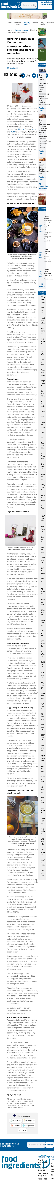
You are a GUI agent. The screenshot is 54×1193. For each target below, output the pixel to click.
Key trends (42, 23)
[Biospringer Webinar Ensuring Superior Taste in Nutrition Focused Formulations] (42, 204)
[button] (15, 1121)
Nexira (21, 129)
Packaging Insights (43, 1174)
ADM (13, 132)
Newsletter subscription (46, 3)
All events (42, 285)
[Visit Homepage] (11, 9)
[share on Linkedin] (6, 75)
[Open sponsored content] (27, 18)
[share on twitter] (11, 75)
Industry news (17, 23)
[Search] (34, 5)
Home (10, 23)
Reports (35, 23)
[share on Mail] (16, 75)
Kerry (34, 129)
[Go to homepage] (26, 1168)
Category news (26, 23)
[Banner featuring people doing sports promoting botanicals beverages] (42, 60)
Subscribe (49, 1144)
